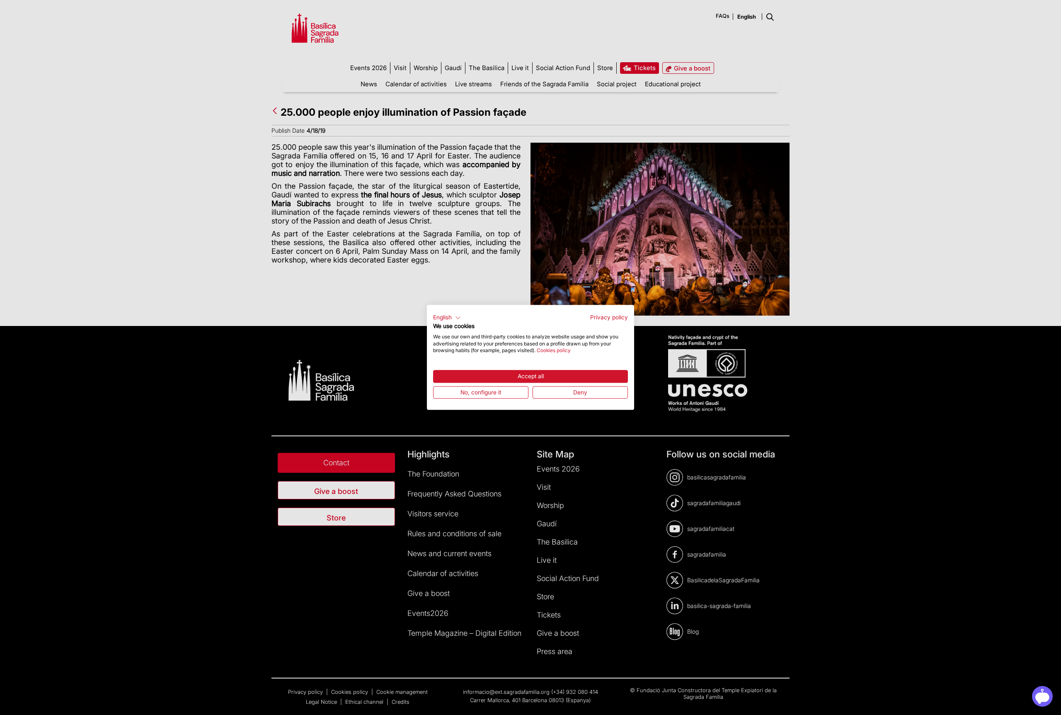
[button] (447, 318)
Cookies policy (554, 351)
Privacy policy (609, 317)
